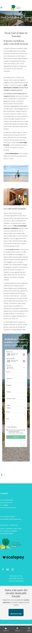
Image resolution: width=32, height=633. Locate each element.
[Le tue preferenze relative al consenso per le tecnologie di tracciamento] (1, 474)
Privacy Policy (4, 525)
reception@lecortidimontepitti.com (10, 519)
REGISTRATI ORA (16, 614)
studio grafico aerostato (16, 578)
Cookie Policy (14, 525)
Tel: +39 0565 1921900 (7, 516)
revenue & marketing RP (16, 581)
